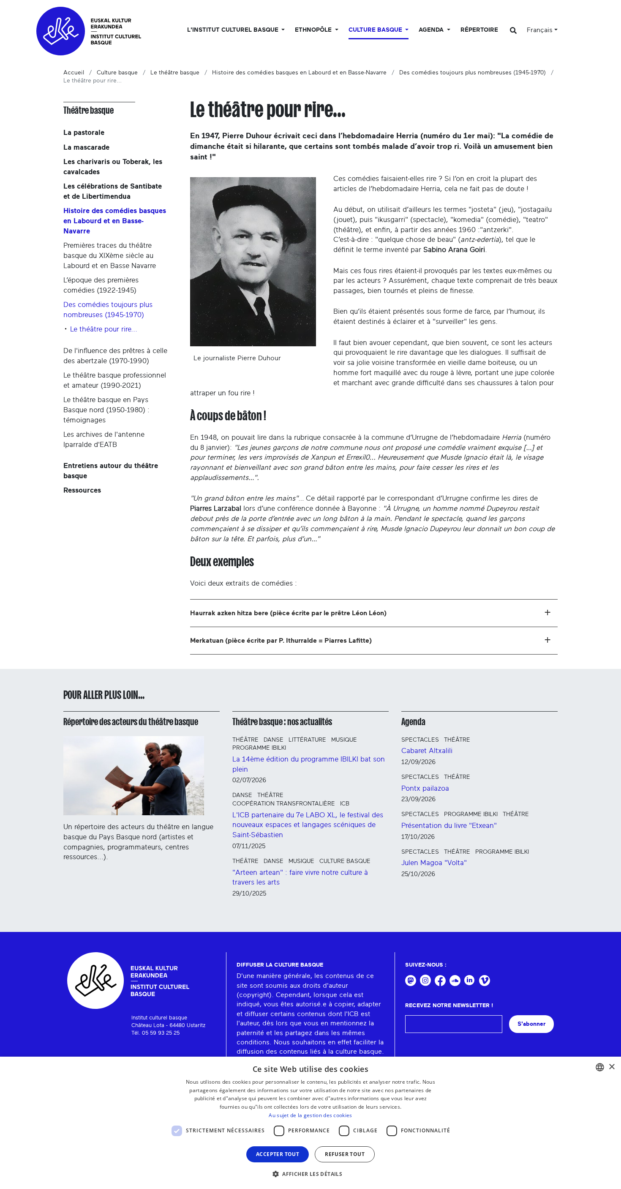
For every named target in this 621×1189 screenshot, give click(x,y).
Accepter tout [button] (277, 1154)
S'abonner (531, 1024)
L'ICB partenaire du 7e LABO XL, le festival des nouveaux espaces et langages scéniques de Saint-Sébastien (307, 825)
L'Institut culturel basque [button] (233, 30)
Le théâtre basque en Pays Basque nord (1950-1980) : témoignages (106, 410)
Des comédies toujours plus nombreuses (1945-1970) (472, 73)
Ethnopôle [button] (314, 30)
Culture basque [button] (376, 30)
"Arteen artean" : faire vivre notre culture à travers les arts (300, 877)
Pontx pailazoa (425, 788)
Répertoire (479, 30)
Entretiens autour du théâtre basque (110, 470)
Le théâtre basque (174, 73)
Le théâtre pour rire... (103, 329)
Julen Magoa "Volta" (434, 862)
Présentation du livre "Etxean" (449, 825)
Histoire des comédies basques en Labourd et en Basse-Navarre (299, 73)
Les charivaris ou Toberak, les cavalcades (112, 166)
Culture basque (117, 73)
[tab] (374, 613)
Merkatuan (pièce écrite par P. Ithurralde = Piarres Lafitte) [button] (281, 640)
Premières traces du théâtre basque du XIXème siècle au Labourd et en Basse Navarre (109, 255)
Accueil (73, 73)
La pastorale (83, 132)
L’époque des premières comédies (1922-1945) (101, 285)
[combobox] (600, 1067)
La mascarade (86, 147)
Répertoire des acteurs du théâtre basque (130, 722)
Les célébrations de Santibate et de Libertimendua (112, 191)
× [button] (611, 1067)
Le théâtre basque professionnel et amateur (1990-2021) (114, 380)
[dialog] (310, 1123)
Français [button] (540, 30)
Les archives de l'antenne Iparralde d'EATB (103, 439)
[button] (310, 1174)
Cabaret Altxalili (426, 750)
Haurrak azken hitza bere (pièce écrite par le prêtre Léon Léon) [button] (288, 613)
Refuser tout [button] (345, 1154)
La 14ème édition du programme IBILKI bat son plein (308, 764)
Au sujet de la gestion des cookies (310, 1115)
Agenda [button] (432, 30)
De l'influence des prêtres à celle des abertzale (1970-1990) (115, 355)
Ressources (82, 490)
